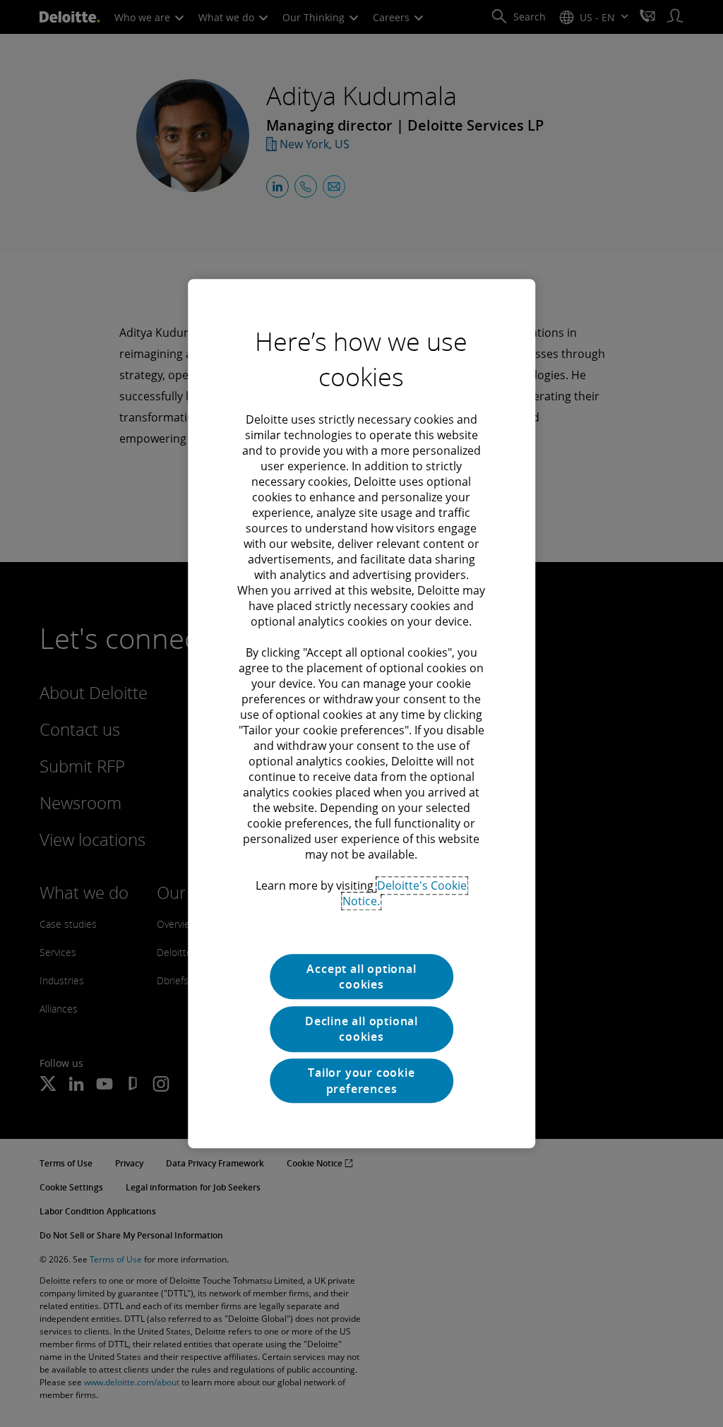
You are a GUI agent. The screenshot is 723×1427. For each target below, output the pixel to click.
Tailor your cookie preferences (361, 1080)
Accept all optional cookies (361, 976)
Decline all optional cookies (361, 1028)
